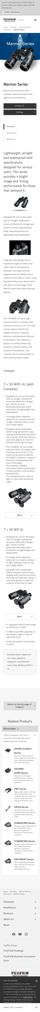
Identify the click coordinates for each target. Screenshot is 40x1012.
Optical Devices (25, 27)
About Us (9, 919)
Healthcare (10, 908)
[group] (20, 53)
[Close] (36, 981)
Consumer (9, 902)
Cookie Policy (28, 997)
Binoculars (7, 29)
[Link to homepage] (10, 20)
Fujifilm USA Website (12, 12)
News (7, 925)
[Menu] (35, 20)
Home (6, 27)
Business (13, 27)
